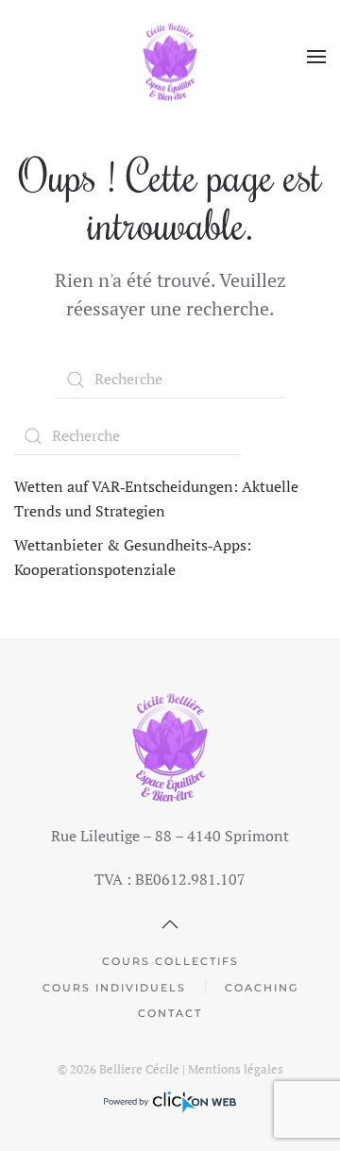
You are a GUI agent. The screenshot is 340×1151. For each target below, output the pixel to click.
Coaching (261, 987)
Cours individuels (114, 987)
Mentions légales (235, 1068)
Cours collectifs (170, 961)
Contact (170, 1013)
